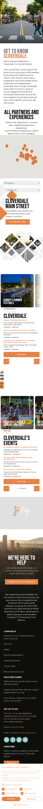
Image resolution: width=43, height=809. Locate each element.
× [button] (40, 766)
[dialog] (21, 786)
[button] (21, 805)
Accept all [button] (11, 799)
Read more (26, 780)
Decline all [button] (31, 799)
